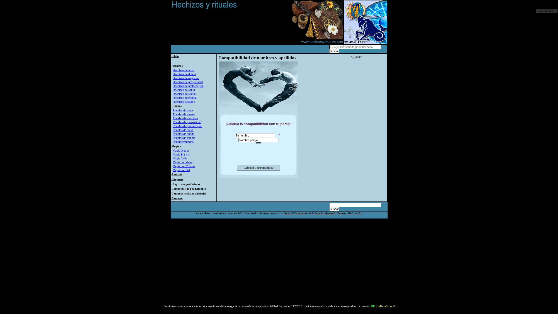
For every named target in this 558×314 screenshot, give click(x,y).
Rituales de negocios (185, 118)
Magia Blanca (181, 154)
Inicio (175, 56)
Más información (387, 306)
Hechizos (177, 65)
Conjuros (177, 179)
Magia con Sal (181, 170)
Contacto (177, 198)
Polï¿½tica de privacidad (322, 213)
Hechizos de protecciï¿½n (188, 86)
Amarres (177, 174)
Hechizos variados (184, 101)
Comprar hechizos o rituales (189, 193)
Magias (176, 146)
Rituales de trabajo (184, 138)
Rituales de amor (183, 110)
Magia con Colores (184, 166)
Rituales (177, 106)
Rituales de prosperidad (187, 122)
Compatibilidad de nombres (189, 188)
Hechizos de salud (184, 90)
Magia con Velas (182, 162)
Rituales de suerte (183, 134)
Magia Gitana (181, 150)
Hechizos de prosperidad (188, 82)
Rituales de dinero (184, 114)
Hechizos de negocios (186, 78)
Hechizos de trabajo (185, 97)
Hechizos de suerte (184, 94)
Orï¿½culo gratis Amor (186, 184)
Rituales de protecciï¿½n (187, 126)
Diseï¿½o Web (354, 213)
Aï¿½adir (356, 56)
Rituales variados (183, 141)
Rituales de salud (183, 130)
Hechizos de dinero (184, 74)
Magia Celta (180, 158)
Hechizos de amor (183, 70)
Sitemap (341, 213)
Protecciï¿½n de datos (295, 213)
